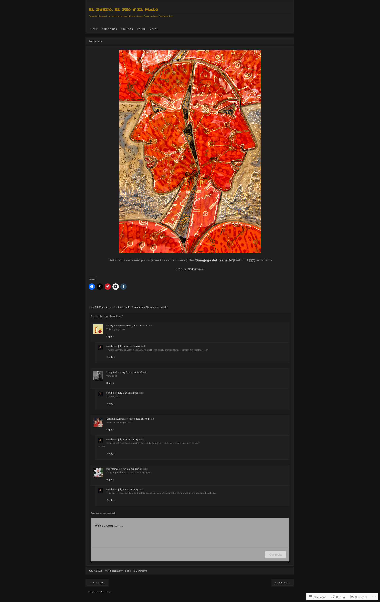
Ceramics (104, 307)
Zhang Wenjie (114, 325)
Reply (110, 336)
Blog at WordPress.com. (99, 592)
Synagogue (152, 307)
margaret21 (112, 468)
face (120, 307)
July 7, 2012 (95, 571)
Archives (127, 29)
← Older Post (97, 582)
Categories (109, 29)
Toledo (163, 307)
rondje (110, 346)
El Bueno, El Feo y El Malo (123, 9)
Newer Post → (282, 582)
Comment (275, 554)
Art (96, 307)
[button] (190, 151)
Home (94, 29)
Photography (138, 307)
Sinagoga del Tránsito (214, 260)
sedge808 (111, 372)
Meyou (154, 29)
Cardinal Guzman (115, 418)
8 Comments (140, 571)
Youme (141, 29)
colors (113, 307)
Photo (127, 307)
